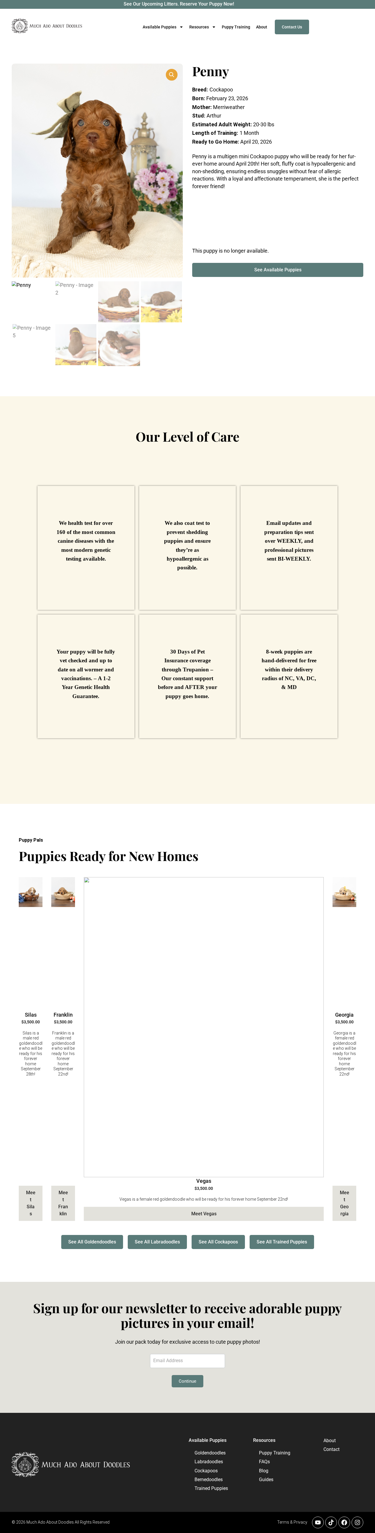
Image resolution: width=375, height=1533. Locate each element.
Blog (263, 1471)
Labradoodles (209, 1461)
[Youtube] (318, 1522)
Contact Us (292, 27)
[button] (172, 75)
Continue (187, 1381)
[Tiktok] (331, 1522)
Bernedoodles (209, 1479)
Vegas (203, 1181)
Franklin (63, 1015)
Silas (31, 1015)
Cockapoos (206, 1471)
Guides (266, 1479)
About (261, 27)
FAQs (264, 1461)
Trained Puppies (211, 1488)
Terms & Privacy (292, 1522)
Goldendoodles (210, 1453)
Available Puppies (207, 1440)
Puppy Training (236, 27)
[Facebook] (344, 1522)
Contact (328, 1449)
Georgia (344, 1015)
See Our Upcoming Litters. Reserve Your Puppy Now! (179, 4)
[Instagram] (357, 1522)
